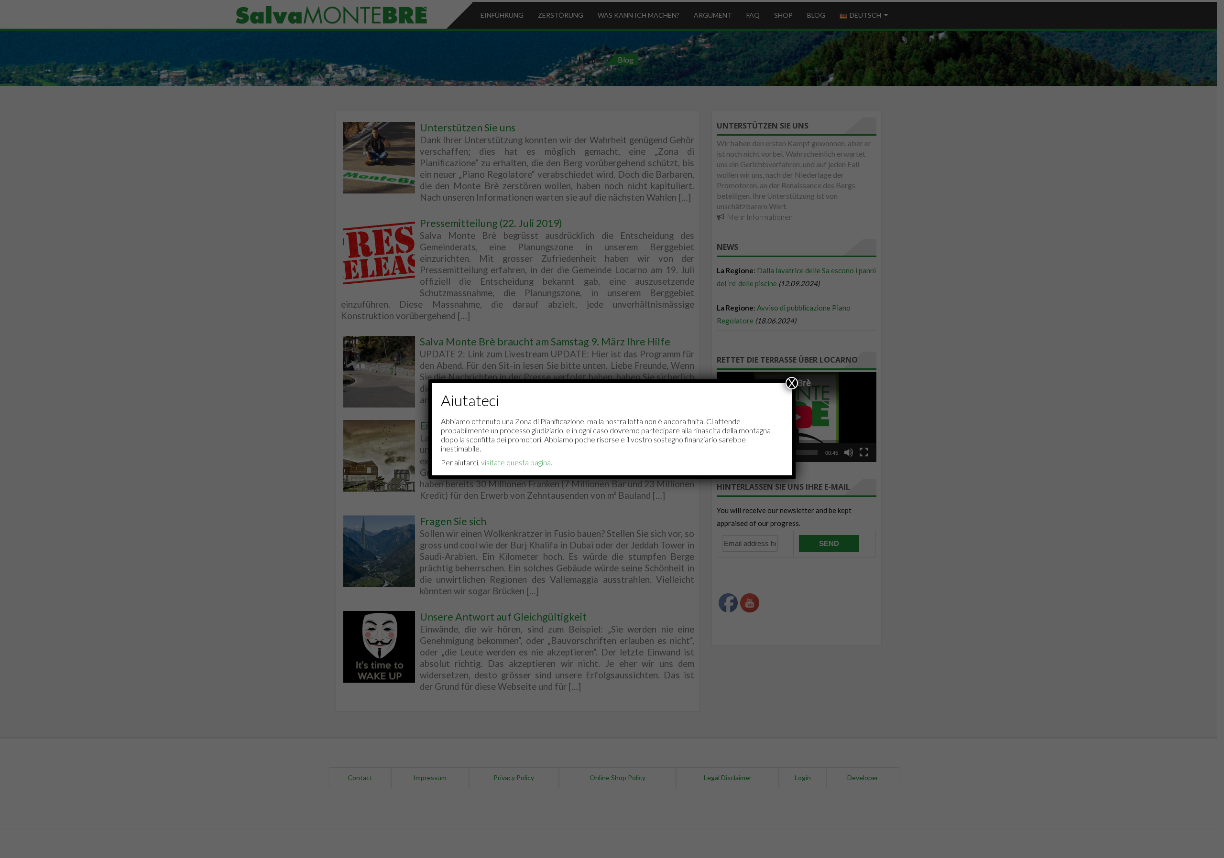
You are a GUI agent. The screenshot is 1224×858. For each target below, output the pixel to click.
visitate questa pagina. (516, 462)
